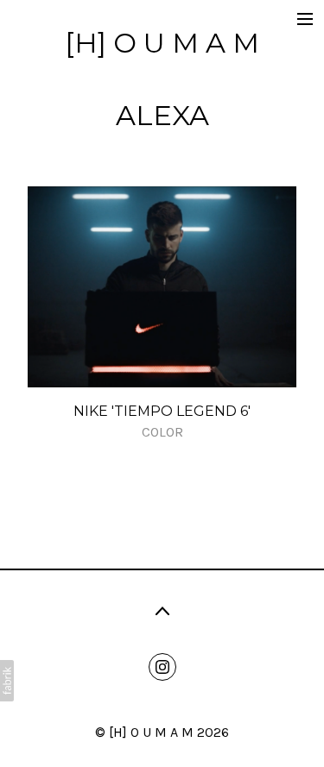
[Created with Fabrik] (7, 680)
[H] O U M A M (151, 732)
